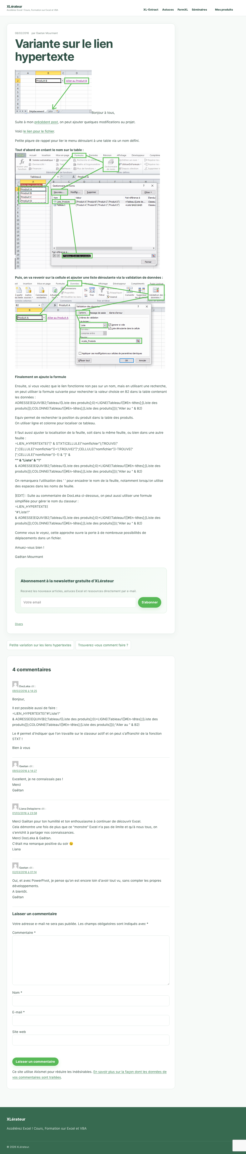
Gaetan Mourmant (47, 33)
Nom (17, 992)
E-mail (18, 1012)
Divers (19, 624)
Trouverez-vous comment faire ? (103, 645)
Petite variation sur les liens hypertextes (40, 645)
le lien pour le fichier (38, 131)
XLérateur (14, 6)
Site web (19, 1032)
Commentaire (24, 933)
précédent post (46, 122)
